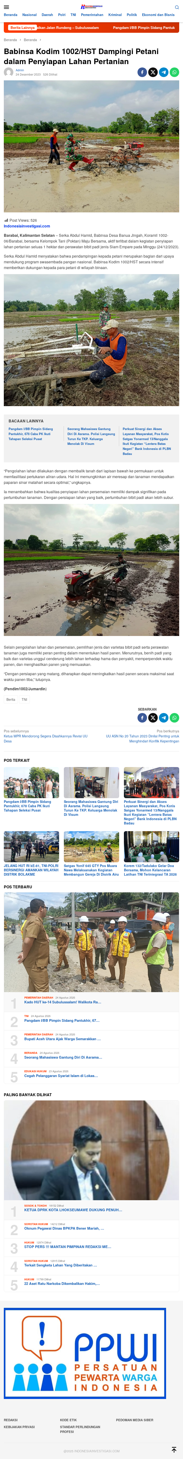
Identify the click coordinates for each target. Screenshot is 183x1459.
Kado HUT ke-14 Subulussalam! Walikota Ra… (62, 1002)
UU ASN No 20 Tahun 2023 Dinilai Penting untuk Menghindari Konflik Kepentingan (142, 736)
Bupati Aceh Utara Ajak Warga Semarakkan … (62, 1039)
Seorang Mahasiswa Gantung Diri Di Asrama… (63, 1057)
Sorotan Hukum (36, 1224)
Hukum (29, 1242)
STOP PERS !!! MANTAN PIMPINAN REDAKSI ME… (67, 1246)
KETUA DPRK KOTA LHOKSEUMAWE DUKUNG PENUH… (73, 1210)
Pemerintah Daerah (38, 997)
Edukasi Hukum (35, 1071)
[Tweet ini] (153, 72)
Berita (10, 699)
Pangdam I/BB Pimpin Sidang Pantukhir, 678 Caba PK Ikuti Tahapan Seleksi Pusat (31, 433)
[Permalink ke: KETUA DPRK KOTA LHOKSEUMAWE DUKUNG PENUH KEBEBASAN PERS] (91, 1150)
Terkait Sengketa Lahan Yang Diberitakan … (60, 1265)
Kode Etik (68, 1420)
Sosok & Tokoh (35, 1205)
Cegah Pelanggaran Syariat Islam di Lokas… (61, 1075)
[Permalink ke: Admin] (8, 71)
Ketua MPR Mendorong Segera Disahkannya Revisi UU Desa (45, 736)
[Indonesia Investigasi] (91, 6)
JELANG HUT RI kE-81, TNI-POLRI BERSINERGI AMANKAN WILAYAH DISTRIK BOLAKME (31, 870)
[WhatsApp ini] (174, 72)
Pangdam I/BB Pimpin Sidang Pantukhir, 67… (62, 1020)
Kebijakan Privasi (19, 1427)
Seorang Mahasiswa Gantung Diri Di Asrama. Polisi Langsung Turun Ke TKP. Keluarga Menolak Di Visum (91, 436)
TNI (24, 699)
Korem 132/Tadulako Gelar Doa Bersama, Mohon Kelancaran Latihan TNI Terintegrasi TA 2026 (150, 870)
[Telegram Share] (163, 72)
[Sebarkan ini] (142, 72)
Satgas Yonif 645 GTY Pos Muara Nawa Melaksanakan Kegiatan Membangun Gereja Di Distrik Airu (91, 870)
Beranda (30, 1053)
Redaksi (11, 1420)
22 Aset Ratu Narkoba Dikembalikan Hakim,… (62, 1283)
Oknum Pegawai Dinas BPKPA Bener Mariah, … (64, 1228)
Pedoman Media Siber (134, 1420)
